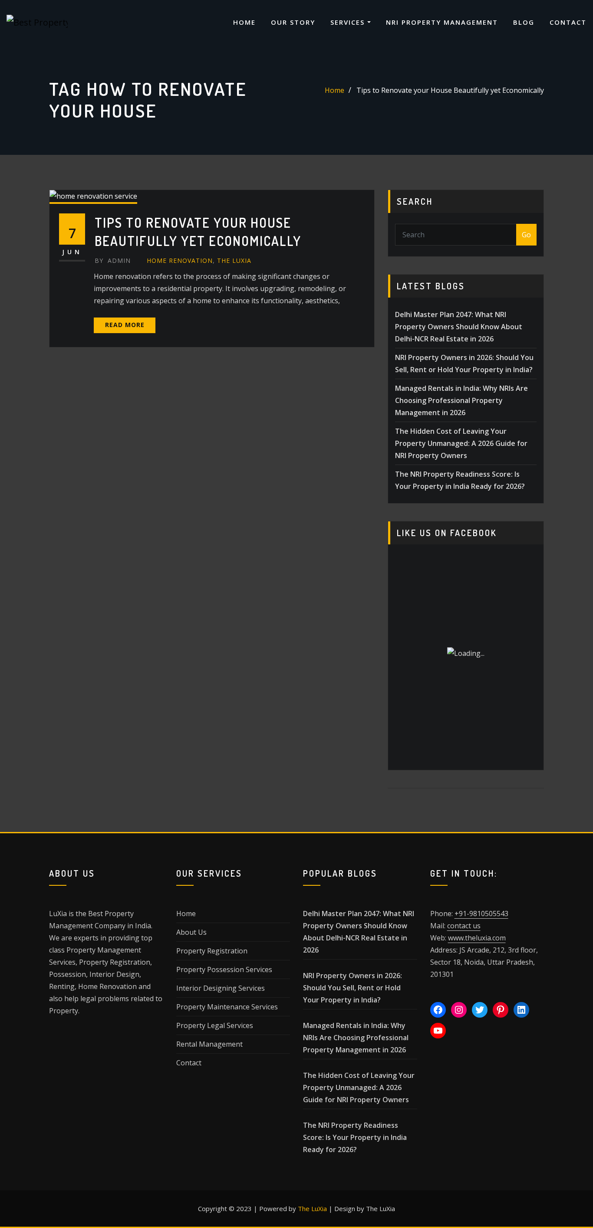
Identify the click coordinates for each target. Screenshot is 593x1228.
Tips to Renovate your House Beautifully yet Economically (450, 90)
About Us (191, 932)
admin (113, 260)
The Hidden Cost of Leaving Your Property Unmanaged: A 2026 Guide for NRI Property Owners (461, 443)
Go (526, 234)
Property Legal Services (214, 1025)
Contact (568, 22)
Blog (523, 22)
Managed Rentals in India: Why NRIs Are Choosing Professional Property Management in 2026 (461, 400)
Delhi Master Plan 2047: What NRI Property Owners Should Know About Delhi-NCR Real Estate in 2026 (458, 327)
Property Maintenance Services (227, 1007)
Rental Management (209, 1044)
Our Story (293, 22)
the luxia (234, 260)
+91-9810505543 (481, 913)
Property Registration (211, 951)
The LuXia (312, 1208)
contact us (464, 925)
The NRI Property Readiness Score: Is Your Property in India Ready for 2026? (355, 1137)
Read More (125, 325)
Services (348, 22)
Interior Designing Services (220, 988)
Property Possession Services (224, 969)
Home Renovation (180, 260)
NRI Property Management (442, 22)
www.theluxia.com (477, 938)
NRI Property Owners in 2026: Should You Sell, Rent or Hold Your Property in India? (352, 988)
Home (244, 22)
